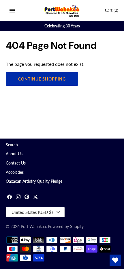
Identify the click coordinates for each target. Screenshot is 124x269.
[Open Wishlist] (115, 260)
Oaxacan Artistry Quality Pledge (34, 181)
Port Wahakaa (33, 226)
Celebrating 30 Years (62, 26)
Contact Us (16, 163)
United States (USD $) (32, 212)
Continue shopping (42, 78)
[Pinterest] (27, 197)
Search (12, 145)
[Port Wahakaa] (62, 10)
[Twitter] (35, 197)
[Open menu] (12, 10)
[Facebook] (9, 197)
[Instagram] (18, 197)
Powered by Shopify (66, 226)
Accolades (15, 172)
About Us (14, 154)
